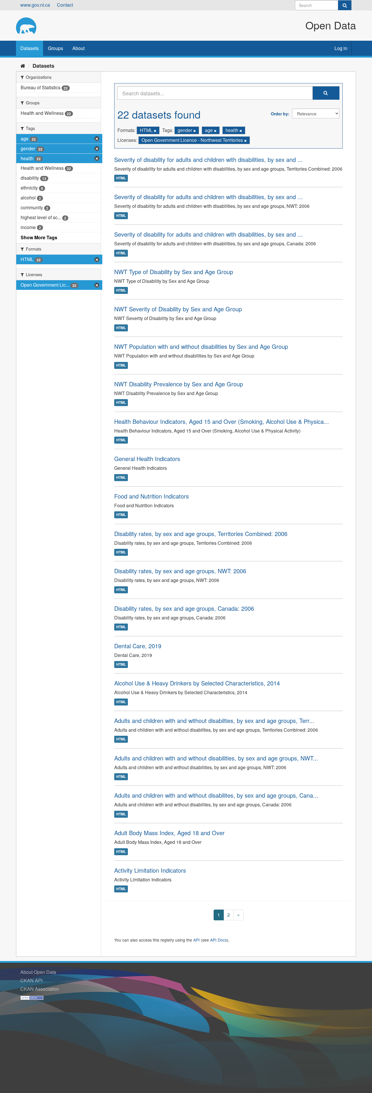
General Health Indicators (147, 458)
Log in (341, 48)
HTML (121, 178)
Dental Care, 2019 (137, 646)
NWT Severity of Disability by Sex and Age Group (178, 309)
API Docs (218, 940)
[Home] (22, 65)
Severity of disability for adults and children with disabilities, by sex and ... (208, 159)
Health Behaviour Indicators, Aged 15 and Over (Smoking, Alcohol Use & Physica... (221, 421)
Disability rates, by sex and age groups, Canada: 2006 (184, 608)
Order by (279, 114)
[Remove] (155, 130)
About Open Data (38, 972)
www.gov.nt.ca (35, 4)
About (78, 48)
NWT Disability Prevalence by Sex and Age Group (178, 384)
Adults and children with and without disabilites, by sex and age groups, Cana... (216, 795)
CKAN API (31, 980)
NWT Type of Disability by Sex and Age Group (173, 271)
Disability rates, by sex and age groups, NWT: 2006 (180, 571)
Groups (55, 48)
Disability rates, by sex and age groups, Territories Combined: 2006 (200, 533)
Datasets (29, 48)
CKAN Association (39, 988)
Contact (65, 4)
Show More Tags (39, 237)
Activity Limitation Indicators (150, 870)
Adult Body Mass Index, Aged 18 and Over (169, 832)
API (196, 940)
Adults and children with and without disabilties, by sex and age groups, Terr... (214, 720)
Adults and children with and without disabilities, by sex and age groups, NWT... (216, 758)
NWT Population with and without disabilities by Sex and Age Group (201, 346)
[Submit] (344, 5)
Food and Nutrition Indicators (151, 496)
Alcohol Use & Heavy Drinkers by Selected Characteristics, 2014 (197, 683)
